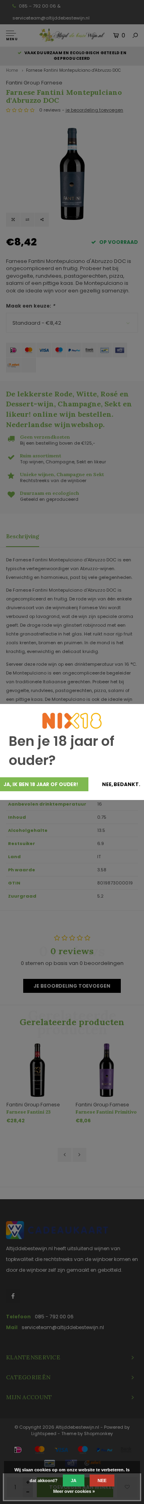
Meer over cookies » (74, 1491)
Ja (73, 1480)
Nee (102, 1480)
